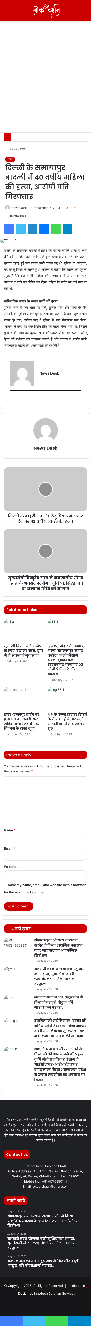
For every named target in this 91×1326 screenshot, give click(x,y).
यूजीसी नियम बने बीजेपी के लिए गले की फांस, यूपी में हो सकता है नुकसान (23, 651)
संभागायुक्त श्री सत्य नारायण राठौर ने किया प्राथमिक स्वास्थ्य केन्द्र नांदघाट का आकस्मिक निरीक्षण (58, 948)
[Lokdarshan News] (45, 10)
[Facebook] (9, 229)
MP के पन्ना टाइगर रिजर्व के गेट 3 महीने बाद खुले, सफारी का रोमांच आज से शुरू (67, 721)
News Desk (19, 208)
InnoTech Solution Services (54, 1293)
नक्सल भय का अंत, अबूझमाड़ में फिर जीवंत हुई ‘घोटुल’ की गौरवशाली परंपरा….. (58, 1002)
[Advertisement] (45, 84)
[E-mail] (12, 398)
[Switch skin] (76, 12)
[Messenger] (44, 229)
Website (10, 867)
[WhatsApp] (56, 229)
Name (10, 830)
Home (12, 149)
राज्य (22, 149)
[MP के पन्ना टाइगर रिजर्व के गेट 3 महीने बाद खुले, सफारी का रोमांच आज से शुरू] (67, 698)
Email (9, 848)
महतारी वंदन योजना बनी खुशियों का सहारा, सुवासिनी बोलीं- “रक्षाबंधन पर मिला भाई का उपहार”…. (59, 976)
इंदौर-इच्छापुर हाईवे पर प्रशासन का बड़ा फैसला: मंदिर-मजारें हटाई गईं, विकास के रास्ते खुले (22, 721)
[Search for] (85, 12)
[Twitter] (21, 229)
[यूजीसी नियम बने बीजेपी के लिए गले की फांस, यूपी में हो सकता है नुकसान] (24, 630)
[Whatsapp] (69, 1305)
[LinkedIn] (32, 229)
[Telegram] (67, 229)
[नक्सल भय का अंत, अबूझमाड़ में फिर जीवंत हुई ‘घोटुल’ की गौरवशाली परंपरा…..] (17, 1004)
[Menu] (6, 12)
